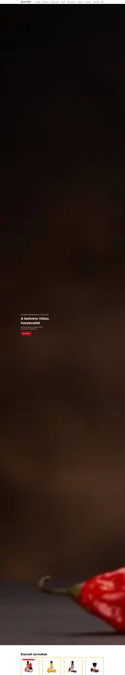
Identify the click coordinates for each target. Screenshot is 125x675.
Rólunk (63, 2)
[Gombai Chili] (26, 2)
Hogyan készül (55, 2)
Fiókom (98, 2)
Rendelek (26, 333)
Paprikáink (45, 2)
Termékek (37, 2)
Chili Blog (88, 2)
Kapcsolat (80, 2)
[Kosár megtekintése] (102, 2)
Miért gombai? (71, 2)
